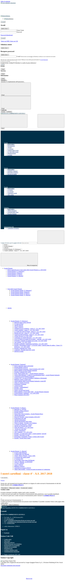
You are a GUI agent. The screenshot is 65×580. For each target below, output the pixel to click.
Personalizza (4, 488)
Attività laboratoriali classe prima (23, 421)
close (2, 128)
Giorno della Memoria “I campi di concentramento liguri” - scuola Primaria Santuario (37, 375)
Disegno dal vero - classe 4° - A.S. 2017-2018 (26, 333)
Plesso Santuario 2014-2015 (21, 395)
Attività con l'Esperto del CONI (22, 426)
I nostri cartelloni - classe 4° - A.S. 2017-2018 (26, 330)
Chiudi (2, 69)
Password (19, 32)
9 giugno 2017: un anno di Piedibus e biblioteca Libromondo (30, 378)
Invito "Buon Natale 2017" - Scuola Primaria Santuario (29, 373)
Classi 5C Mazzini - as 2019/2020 (23, 462)
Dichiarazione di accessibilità (12, 545)
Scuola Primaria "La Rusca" (15, 274)
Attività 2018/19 (18, 325)
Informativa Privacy (9, 542)
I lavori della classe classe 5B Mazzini (24, 460)
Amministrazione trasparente (11, 551)
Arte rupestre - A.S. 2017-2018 (22, 342)
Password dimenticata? (7, 35)
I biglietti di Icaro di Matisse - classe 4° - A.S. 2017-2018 (29, 328)
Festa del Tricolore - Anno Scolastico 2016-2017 (27, 417)
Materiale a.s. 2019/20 (20, 409)
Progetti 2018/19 (18, 412)
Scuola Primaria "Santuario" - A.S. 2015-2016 (26, 393)
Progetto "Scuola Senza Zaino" (22, 438)
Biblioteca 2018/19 (19, 466)
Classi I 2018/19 (18, 465)
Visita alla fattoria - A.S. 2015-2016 (23, 427)
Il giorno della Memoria (20, 452)
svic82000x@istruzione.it (21, 520)
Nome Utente (20, 30)
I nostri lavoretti (18, 385)
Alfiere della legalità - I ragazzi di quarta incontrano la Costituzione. (32, 469)
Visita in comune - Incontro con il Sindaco (25, 423)
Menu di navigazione (32, 265)
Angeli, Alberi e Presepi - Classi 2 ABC (24, 455)
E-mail (18, 56)
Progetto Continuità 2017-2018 (22, 348)
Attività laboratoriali (19, 415)
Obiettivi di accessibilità (10, 547)
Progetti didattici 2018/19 (21, 367)
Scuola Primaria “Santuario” (15, 273)
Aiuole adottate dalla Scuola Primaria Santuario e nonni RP (30, 381)
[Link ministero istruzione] (8, 3)
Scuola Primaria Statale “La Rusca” (20, 293)
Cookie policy (8, 539)
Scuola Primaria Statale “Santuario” (20, 292)
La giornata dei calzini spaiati (22, 457)
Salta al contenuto (5, 1)
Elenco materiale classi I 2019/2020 (23, 366)
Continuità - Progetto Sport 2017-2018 (24, 350)
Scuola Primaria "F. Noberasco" (12, 249)
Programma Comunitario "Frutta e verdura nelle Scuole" (29, 436)
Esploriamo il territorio (20, 384)
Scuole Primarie (8, 246)
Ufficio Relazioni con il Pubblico (13, 544)
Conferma (9, 111)
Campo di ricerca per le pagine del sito (11, 243)
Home (5, 244)
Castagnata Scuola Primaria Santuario (24, 376)
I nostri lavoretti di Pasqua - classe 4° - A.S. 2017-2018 (29, 334)
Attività (6, 247)
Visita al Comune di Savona (21, 382)
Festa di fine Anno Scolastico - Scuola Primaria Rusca (28, 414)
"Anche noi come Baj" (20, 429)
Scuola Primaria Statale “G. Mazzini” (21, 295)
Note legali (7, 541)
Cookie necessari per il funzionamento (11, 500)
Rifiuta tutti (14, 488)
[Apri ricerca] (51, 121)
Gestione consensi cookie (11, 550)
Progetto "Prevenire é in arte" (22, 435)
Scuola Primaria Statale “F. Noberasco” (21, 290)
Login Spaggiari (44, 59)
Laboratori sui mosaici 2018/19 (22, 468)
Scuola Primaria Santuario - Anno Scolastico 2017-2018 (29, 369)
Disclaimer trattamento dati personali (10, 565)
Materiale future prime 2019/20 (22, 322)
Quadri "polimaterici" (20, 430)
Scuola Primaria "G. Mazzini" (15, 276)
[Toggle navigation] (14, 121)
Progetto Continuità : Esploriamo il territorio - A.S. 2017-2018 (30, 344)
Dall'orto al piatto (18, 351)
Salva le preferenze (14, 504)
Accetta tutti (26, 488)
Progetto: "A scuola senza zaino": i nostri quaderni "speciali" (30, 433)
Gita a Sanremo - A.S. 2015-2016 (23, 432)
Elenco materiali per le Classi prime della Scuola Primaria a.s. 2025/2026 (26, 270)
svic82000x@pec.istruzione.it (22, 522)
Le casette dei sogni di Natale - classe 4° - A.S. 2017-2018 (29, 331)
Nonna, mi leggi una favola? (21, 390)
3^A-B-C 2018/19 (19, 463)
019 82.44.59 (10, 519)
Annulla (3, 111)
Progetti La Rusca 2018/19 (21, 411)
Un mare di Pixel (18, 324)
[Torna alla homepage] (32, 113)
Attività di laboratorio (20, 420)
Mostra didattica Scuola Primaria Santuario (25, 370)
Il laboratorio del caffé (20, 418)
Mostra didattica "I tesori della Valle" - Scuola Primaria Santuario (31, 391)
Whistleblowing (8, 548)
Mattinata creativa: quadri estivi (22, 379)
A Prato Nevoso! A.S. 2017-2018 (23, 336)
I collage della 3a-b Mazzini (21, 454)
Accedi (3, 21)
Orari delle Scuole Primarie (14, 289)
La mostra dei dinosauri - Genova (23, 424)
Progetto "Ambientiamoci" (21, 387)
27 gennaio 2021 (18, 459)
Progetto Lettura (18, 388)
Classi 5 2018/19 (18, 327)
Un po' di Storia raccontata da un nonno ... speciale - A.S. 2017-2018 (32, 339)
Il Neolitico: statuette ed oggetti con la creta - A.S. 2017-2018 (30, 340)
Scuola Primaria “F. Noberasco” (16, 271)
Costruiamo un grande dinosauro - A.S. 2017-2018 (27, 337)
